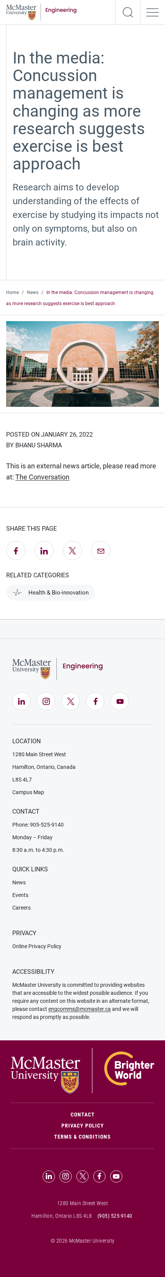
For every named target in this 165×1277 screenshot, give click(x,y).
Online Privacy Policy (36, 946)
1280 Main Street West (39, 754)
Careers (21, 908)
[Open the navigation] (152, 12)
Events (20, 895)
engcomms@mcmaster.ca (79, 1009)
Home (12, 292)
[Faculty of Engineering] (41, 11)
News (32, 292)
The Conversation (42, 477)
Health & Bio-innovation (58, 592)
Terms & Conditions (82, 1137)
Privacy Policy (82, 1126)
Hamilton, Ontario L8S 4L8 (61, 1216)
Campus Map (28, 792)
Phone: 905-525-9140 (38, 825)
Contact (112, 1114)
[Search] (127, 12)
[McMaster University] (82, 1070)
